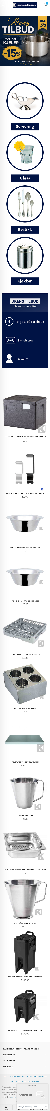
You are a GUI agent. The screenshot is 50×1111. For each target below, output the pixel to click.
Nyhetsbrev (15, 1081)
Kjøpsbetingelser (17, 1076)
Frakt (6, 1076)
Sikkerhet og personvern (36, 1076)
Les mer (13, 1097)
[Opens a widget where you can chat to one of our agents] (32, 1096)
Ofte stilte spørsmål (30, 1081)
